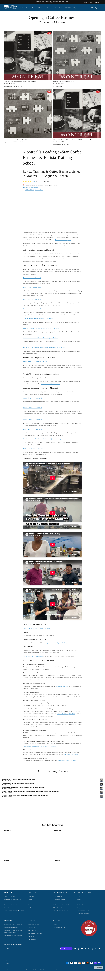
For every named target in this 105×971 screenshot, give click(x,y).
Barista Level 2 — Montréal (32, 287)
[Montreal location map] (78, 844)
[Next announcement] (71, 2)
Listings (55, 924)
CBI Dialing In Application (35, 933)
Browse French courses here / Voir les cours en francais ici (39, 746)
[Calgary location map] (78, 874)
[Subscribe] (32, 949)
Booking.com (66, 643)
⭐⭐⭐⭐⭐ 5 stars (29, 181)
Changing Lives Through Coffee (12, 899)
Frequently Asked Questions (11, 904)
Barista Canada (8, 907)
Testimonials (31, 927)
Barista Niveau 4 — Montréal (32, 429)
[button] (48, 8)
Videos (79, 902)
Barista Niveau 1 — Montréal (32, 398)
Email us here (39, 189)
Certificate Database (33, 924)
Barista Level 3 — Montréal (32, 299)
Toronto (30, 902)
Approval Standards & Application (13, 924)
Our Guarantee (8, 902)
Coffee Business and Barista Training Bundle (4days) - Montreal (20, 81)
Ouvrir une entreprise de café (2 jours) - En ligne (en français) (19, 139)
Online (30, 907)
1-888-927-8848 (29, 189)
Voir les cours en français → (63, 239)
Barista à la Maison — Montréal (33, 448)
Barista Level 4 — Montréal (32, 309)
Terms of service (49, 969)
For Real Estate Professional (60, 902)
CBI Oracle (31, 936)
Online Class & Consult (59, 907)
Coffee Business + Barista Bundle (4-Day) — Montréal (40, 338)
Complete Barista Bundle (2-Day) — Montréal (38, 318)
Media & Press (81, 904)
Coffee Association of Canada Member (14, 910)
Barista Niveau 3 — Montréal (32, 419)
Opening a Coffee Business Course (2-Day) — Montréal (41, 328)
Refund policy (33, 969)
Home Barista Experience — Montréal (35, 361)
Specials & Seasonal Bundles (60, 910)
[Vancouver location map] (27, 844)
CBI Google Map (32, 930)
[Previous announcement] (34, 2)
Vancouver (31, 896)
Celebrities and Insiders (83, 913)
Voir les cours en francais (71, 754)
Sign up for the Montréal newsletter (33, 656)
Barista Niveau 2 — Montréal (32, 407)
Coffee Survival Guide (83, 910)
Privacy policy (41, 969)
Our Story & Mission (9, 896)
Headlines (79, 896)
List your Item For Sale (59, 927)
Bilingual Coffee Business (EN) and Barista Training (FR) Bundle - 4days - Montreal (73, 139)
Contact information (67, 969)
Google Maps (26, 187)
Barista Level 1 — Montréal (32, 277)
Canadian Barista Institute (13, 969)
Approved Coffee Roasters (10, 927)
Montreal (30, 904)
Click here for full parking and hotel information (36, 628)
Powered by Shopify (23, 969)
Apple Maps (34, 187)
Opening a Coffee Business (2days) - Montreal (64, 81)
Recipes (79, 907)
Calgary (30, 899)
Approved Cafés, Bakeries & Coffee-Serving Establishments (13, 931)
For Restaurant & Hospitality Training (62, 904)
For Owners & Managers (59, 899)
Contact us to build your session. (50, 383)
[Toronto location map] (27, 874)
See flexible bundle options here (66, 713)
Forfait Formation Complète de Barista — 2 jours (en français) (43, 439)
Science (79, 899)
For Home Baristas (57, 896)
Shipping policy (58, 969)
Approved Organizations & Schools (13, 935)
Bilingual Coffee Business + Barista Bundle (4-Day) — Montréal (44, 347)
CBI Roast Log (32, 939)
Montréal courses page (62, 686)
